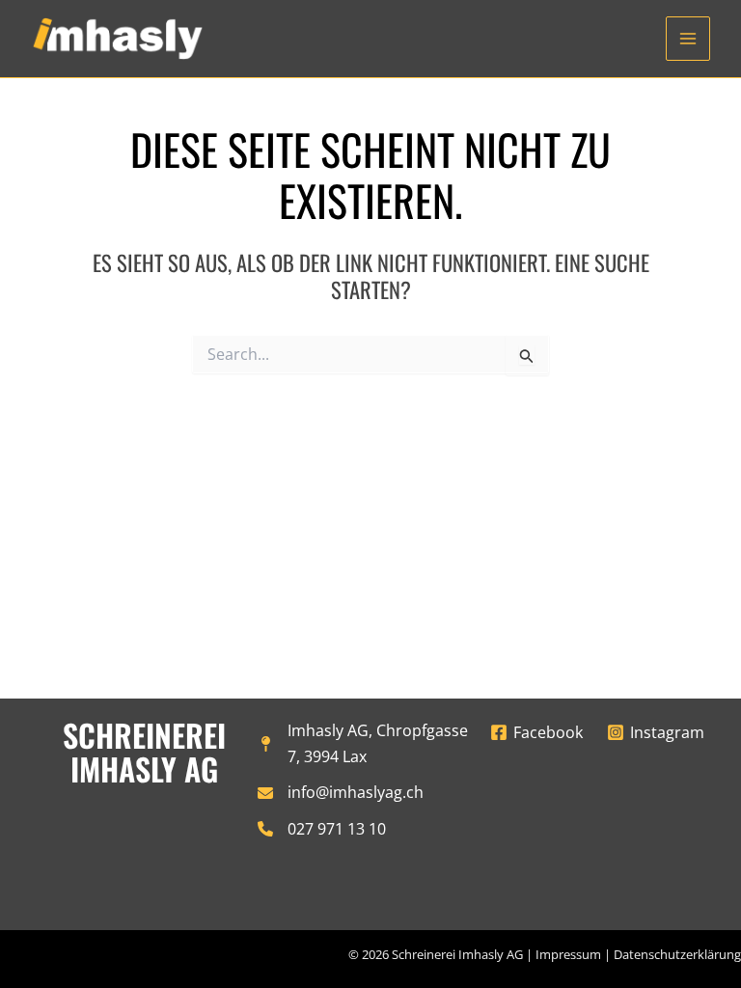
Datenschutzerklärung (677, 954)
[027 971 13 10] (322, 829)
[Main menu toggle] (688, 38)
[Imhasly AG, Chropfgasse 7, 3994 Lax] (371, 744)
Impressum (568, 954)
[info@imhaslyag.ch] (341, 793)
